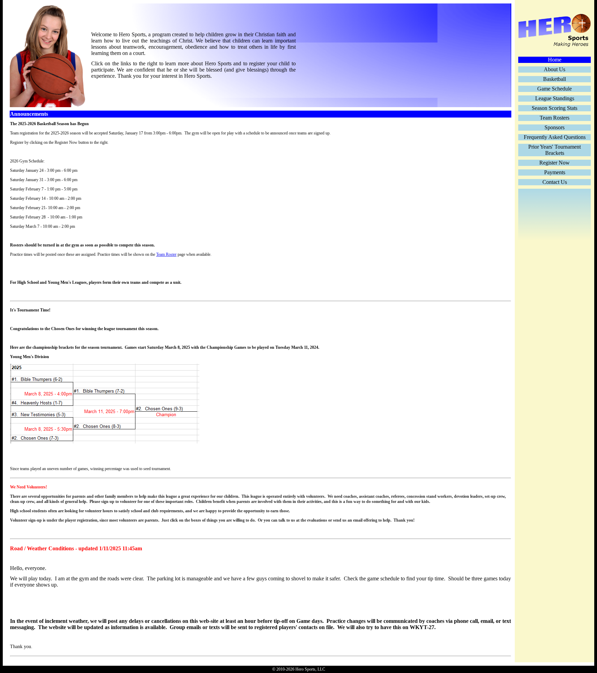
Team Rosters (554, 118)
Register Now (554, 163)
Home (554, 60)
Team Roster (166, 254)
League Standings (554, 98)
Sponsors (554, 127)
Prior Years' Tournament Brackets (554, 150)
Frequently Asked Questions (555, 137)
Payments (554, 172)
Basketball (554, 79)
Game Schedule (554, 89)
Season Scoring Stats (554, 108)
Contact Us (554, 182)
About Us (554, 69)
